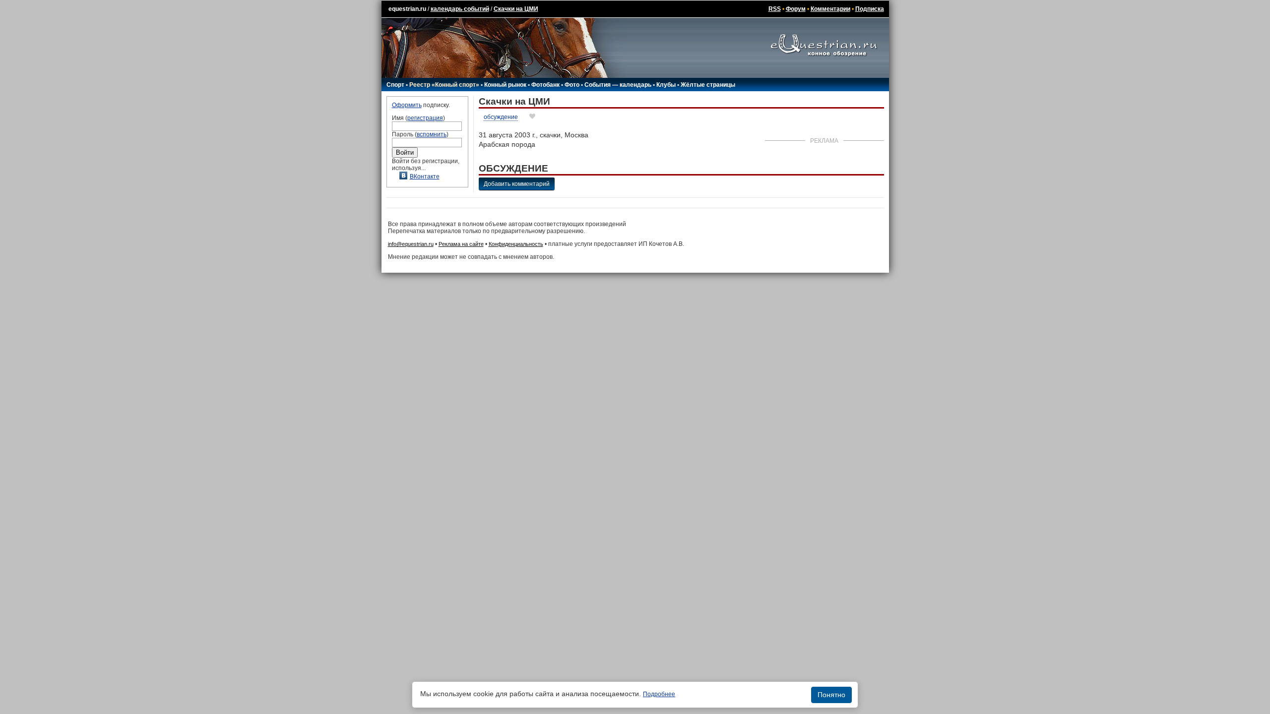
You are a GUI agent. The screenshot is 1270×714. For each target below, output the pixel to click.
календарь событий (460, 8)
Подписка (869, 8)
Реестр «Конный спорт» (444, 84)
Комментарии (830, 8)
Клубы (666, 84)
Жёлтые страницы (708, 84)
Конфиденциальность (516, 244)
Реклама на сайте (461, 244)
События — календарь (617, 84)
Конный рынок (505, 84)
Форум (796, 8)
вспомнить (431, 134)
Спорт (395, 84)
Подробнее (659, 694)
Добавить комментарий (517, 183)
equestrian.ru (407, 8)
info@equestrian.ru (411, 244)
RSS (774, 8)
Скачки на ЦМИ (516, 8)
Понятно (831, 695)
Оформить (407, 105)
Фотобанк (545, 84)
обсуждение (501, 117)
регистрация (425, 118)
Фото (572, 84)
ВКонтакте (425, 176)
